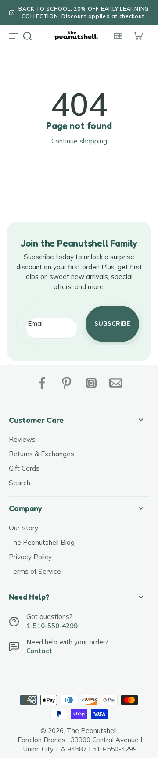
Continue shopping (79, 141)
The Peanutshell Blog (42, 542)
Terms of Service (35, 571)
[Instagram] (91, 383)
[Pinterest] (66, 383)
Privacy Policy (30, 557)
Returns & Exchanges (41, 454)
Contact (39, 651)
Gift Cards (24, 468)
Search (19, 483)
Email (36, 323)
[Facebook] (42, 383)
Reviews (22, 439)
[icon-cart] (137, 35)
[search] (27, 35)
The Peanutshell (92, 730)
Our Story (23, 528)
